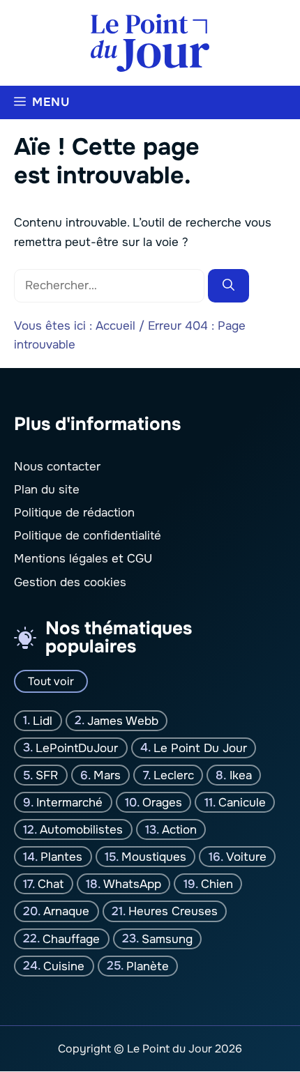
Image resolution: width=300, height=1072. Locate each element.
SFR (47, 775)
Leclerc (173, 775)
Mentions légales (61, 559)
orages (162, 802)
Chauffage (71, 938)
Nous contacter (57, 466)
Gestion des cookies (70, 582)
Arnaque (66, 911)
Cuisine (63, 965)
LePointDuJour (77, 748)
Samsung (167, 938)
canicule (242, 802)
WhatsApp (132, 884)
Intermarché (69, 802)
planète (147, 965)
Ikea (241, 775)
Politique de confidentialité (87, 535)
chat (50, 884)
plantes (61, 857)
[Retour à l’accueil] (150, 42)
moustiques (153, 857)
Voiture (246, 857)
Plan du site (47, 489)
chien (217, 884)
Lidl (42, 721)
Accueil (115, 326)
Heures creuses (173, 911)
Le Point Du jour (200, 748)
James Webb (122, 721)
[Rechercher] (228, 286)
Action (179, 829)
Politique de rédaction (74, 512)
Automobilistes (81, 829)
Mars (107, 775)
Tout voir (51, 681)
